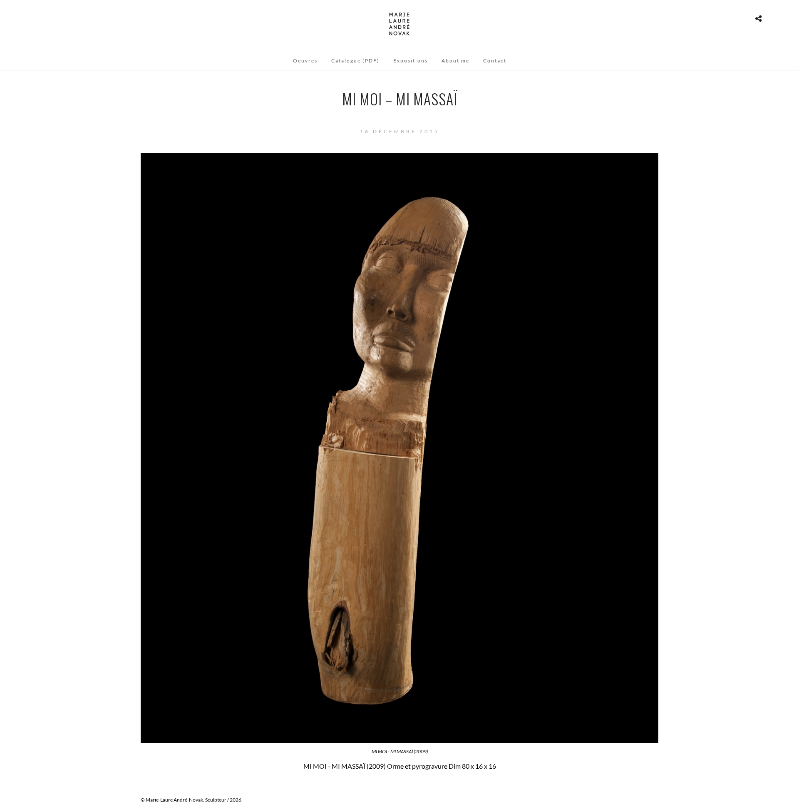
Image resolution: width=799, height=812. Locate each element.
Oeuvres (305, 60)
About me (455, 60)
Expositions (410, 60)
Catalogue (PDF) (355, 60)
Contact (494, 60)
